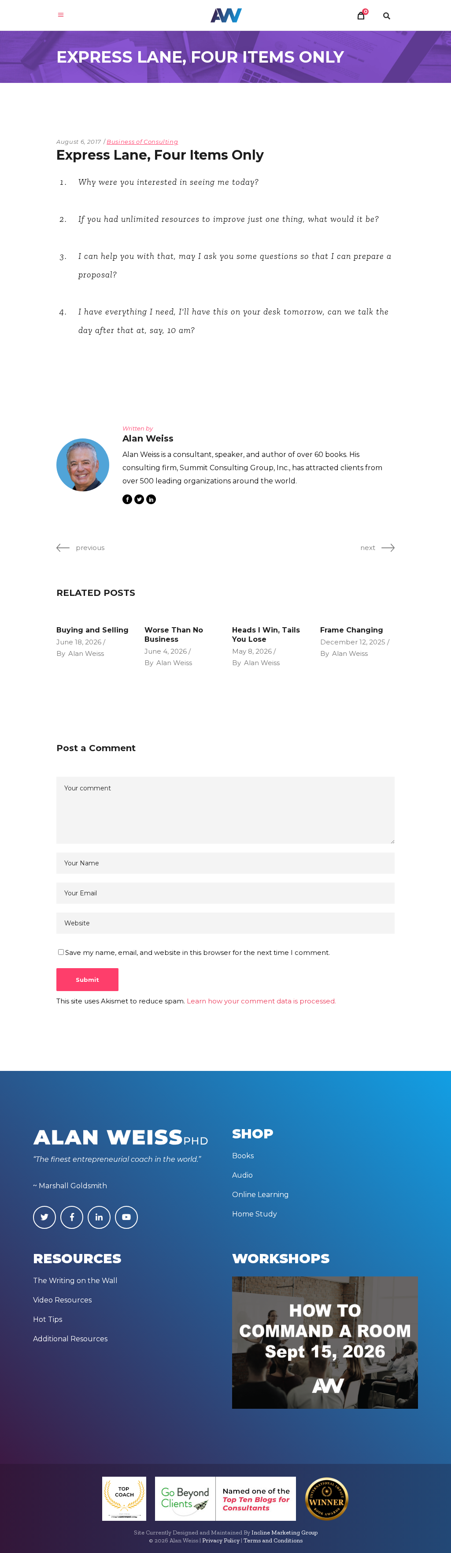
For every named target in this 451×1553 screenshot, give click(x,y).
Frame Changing (351, 630)
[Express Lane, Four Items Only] (82, 464)
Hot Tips (47, 1319)
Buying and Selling (92, 630)
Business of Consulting (142, 141)
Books (243, 1156)
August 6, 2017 (78, 141)
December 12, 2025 (352, 642)
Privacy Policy (221, 1540)
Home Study (254, 1214)
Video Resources (62, 1300)
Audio (242, 1175)
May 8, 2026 (252, 651)
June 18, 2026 (78, 642)
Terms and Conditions (273, 1540)
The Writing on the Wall (75, 1280)
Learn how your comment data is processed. (261, 1001)
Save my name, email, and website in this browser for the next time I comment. (197, 952)
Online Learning (260, 1194)
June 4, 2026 (165, 651)
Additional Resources (70, 1339)
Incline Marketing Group (284, 1532)
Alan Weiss (86, 653)
